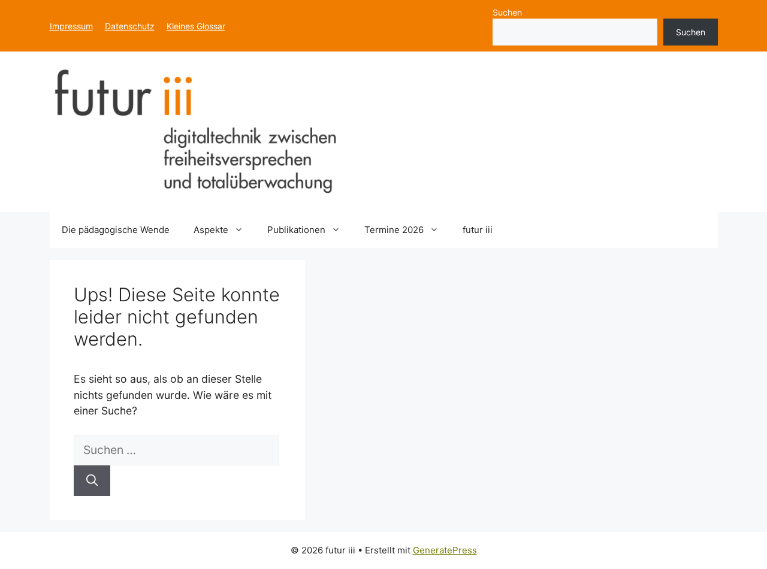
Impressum (71, 26)
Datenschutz (130, 26)
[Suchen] (92, 480)
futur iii (478, 229)
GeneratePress (445, 550)
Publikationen (296, 229)
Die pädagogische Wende (116, 229)
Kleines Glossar (196, 26)
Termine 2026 (394, 229)
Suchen (507, 12)
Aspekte (211, 229)
